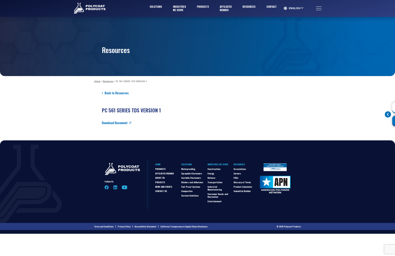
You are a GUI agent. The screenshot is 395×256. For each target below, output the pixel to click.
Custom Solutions (190, 195)
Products (203, 7)
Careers (237, 173)
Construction (214, 169)
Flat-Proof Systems (190, 186)
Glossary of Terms (242, 182)
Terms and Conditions (104, 226)
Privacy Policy (124, 226)
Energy (211, 173)
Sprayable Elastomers (191, 173)
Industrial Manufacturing (215, 188)
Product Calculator (243, 186)
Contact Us (161, 191)
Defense (211, 177)
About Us (160, 177)
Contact (271, 7)
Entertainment (215, 201)
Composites (187, 191)
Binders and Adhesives (192, 182)
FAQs (236, 177)
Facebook (107, 187)
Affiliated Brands (226, 8)
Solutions (156, 7)
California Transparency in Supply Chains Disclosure (184, 226)
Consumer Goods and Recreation (218, 195)
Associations (240, 169)
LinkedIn (115, 187)
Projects (160, 182)
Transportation (215, 182)
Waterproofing (188, 169)
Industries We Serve (179, 8)
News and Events (163, 186)
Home (97, 81)
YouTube (124, 187)
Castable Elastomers (191, 177)
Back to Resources (117, 92)
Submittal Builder (242, 191)
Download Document (115, 122)
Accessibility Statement (145, 226)
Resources (249, 7)
